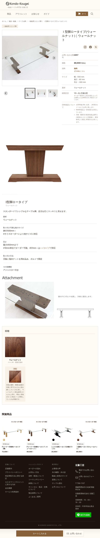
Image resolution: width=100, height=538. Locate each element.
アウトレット (21, 14)
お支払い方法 (34, 472)
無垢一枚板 (12, 21)
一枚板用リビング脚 (34, 21)
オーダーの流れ (34, 468)
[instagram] (85, 47)
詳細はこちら (80, 71)
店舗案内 (8, 468)
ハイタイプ (45, 248)
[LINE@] (83, 515)
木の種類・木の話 (59, 472)
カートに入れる (39, 533)
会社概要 (8, 488)
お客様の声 (56, 468)
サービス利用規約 (12, 492)
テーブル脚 (22, 21)
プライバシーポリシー (13, 472)
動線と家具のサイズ (59, 476)
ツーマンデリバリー (36, 479)
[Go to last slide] (6, 58)
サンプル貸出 (57, 483)
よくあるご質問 (34, 497)
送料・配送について (36, 476)
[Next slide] (54, 58)
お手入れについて (59, 487)
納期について (34, 483)
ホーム (4, 21)
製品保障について (35, 493)
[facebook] (90, 47)
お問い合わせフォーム (86, 477)
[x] (96, 47)
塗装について (57, 479)
